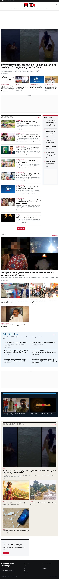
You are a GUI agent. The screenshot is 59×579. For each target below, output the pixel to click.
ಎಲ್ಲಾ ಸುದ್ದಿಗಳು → (38, 117)
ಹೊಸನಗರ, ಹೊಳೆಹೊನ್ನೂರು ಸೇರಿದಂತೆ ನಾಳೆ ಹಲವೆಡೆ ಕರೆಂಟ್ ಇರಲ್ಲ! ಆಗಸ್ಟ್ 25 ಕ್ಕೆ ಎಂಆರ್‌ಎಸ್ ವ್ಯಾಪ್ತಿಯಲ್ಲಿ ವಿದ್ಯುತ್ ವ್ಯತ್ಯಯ (44, 361)
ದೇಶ (24, 568)
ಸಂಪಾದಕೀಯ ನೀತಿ (44, 568)
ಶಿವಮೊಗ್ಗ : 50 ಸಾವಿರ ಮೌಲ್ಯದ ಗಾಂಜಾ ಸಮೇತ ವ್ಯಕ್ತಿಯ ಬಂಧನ (36, 87)
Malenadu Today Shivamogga (7, 564)
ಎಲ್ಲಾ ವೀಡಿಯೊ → (53, 395)
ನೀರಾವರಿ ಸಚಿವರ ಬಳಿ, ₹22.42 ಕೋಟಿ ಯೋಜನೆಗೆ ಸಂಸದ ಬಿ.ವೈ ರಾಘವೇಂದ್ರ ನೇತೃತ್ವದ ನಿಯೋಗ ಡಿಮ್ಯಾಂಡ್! (15, 344)
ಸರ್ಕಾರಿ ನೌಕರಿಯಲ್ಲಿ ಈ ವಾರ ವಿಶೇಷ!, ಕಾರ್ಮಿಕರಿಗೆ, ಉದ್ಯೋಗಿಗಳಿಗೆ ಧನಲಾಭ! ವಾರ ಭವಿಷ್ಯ (43, 414)
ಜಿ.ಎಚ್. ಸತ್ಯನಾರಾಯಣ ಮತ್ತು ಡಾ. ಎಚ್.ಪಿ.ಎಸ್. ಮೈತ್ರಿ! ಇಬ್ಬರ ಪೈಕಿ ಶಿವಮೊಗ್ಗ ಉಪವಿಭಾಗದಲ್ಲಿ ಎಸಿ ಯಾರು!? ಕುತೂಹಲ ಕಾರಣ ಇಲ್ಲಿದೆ (28, 201)
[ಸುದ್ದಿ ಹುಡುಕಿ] (57, 4)
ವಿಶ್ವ (24, 570)
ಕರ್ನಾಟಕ (25, 567)
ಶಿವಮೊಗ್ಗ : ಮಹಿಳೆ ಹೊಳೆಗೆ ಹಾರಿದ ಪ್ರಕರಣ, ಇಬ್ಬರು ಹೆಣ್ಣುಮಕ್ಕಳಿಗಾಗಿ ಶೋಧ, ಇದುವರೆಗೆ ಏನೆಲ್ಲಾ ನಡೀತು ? (28, 136)
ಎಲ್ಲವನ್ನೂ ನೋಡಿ (55, 235)
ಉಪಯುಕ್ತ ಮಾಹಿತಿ (26, 572)
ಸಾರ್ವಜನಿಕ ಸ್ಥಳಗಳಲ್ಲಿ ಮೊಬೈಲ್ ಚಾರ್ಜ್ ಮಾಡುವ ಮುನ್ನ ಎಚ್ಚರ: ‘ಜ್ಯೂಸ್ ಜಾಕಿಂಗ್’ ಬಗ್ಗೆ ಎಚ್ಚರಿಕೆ (16, 531)
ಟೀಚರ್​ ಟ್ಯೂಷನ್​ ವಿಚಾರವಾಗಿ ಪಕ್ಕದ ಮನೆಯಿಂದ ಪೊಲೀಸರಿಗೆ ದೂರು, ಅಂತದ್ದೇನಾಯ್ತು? (27, 188)
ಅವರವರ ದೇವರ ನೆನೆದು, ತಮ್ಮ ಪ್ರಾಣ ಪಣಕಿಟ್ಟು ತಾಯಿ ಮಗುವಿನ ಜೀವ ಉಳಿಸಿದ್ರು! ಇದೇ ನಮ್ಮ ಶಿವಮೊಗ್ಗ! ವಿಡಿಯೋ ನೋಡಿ (28, 67)
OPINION (2, 63)
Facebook (6, 570)
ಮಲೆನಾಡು (25, 565)
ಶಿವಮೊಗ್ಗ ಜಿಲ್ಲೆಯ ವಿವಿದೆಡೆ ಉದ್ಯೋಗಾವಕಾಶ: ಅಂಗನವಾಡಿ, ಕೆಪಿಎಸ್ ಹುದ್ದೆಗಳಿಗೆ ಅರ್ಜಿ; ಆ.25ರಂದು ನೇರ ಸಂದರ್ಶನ (44, 352)
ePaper (57, 0)
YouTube (2, 570)
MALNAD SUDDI (25, 9)
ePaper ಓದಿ (6, 553)
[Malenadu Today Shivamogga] (29, 4)
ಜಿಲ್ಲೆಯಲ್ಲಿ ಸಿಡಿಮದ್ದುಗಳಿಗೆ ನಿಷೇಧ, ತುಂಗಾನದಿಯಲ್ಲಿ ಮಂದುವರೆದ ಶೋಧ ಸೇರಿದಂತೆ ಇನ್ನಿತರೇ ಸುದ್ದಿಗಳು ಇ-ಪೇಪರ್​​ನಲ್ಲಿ (7, 88)
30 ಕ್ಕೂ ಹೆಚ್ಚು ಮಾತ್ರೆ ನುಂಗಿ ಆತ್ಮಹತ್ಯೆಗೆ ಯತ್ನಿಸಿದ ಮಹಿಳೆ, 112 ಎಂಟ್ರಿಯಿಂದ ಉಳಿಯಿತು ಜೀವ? (28, 175)
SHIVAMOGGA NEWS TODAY (16, 9)
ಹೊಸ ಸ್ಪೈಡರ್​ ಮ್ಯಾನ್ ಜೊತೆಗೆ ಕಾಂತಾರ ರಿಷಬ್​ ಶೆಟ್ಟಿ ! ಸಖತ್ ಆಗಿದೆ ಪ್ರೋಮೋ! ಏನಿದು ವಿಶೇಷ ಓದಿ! (14, 414)
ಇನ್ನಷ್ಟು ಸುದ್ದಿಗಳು (21, 228)
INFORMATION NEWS (44, 9)
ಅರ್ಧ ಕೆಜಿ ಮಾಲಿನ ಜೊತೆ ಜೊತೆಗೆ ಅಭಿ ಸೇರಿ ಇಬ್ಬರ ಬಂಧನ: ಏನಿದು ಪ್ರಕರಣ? (27, 162)
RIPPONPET (17, 84)
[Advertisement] (29, 19)
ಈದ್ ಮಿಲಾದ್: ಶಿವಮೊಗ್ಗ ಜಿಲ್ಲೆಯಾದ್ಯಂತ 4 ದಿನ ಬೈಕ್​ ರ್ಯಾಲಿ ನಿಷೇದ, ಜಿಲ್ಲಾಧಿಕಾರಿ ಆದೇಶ (27, 149)
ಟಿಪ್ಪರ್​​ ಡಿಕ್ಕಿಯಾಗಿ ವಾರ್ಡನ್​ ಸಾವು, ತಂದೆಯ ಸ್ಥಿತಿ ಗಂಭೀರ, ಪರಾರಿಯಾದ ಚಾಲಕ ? (26, 123)
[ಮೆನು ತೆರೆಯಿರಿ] (2, 4)
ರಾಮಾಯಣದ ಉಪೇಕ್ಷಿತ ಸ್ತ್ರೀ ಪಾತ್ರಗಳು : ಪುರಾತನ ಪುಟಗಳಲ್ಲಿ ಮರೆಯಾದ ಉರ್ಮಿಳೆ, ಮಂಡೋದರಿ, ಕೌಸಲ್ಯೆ (14, 503)
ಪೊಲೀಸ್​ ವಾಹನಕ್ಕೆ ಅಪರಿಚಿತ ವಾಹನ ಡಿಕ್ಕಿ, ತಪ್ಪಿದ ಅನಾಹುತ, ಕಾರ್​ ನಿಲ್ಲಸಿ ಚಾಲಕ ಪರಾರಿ (22, 88)
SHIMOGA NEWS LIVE (19, 120)
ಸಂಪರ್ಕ (43, 567)
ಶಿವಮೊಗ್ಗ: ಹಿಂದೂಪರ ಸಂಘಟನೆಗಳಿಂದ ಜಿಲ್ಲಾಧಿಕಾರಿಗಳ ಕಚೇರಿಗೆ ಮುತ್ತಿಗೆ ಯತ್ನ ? (43, 302)
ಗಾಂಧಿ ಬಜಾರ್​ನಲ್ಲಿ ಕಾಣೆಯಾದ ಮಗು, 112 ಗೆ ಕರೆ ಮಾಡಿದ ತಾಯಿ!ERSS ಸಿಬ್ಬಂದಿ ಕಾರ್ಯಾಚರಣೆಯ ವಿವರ (14, 302)
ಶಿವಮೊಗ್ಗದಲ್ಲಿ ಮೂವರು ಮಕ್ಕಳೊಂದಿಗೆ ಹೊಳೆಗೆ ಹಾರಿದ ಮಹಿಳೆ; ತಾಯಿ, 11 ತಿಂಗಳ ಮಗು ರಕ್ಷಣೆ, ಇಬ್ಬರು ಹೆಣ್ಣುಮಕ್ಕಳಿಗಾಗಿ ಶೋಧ (27, 274)
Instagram (10, 570)
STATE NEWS (18, 214)
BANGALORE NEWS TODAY (34, 9)
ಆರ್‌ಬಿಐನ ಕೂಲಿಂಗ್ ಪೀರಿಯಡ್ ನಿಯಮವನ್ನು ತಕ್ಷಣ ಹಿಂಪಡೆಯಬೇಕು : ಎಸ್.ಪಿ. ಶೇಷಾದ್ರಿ (14, 325)
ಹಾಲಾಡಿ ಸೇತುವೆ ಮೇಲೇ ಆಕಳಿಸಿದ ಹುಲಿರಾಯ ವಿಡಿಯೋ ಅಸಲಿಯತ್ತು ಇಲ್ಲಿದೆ (42, 503)
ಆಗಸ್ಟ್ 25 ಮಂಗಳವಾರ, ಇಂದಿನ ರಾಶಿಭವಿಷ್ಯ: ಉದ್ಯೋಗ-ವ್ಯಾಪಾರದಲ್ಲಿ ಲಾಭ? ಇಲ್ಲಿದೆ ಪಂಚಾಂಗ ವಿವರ (28, 217)
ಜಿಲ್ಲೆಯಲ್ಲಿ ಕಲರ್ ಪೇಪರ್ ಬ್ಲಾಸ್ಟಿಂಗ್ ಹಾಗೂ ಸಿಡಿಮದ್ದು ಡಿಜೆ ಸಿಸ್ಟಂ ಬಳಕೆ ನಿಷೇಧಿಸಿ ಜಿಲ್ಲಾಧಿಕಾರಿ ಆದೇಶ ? (51, 88)
